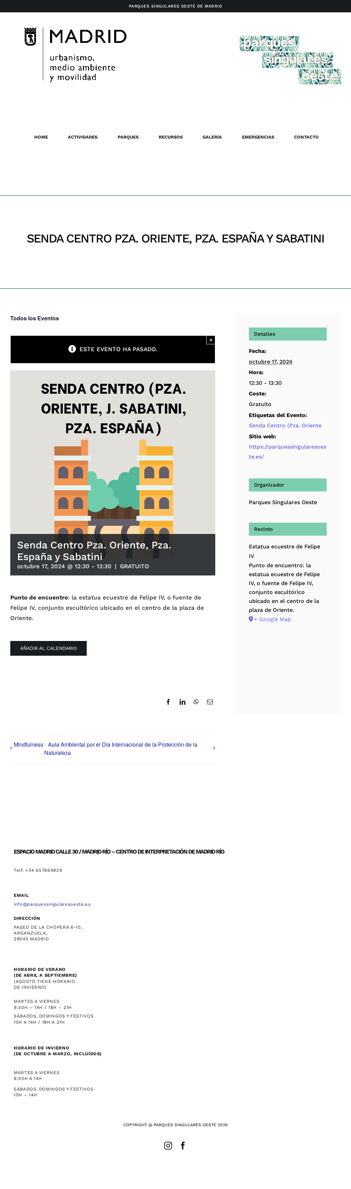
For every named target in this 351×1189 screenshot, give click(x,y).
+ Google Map (272, 619)
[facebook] (183, 1146)
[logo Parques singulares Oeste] (290, 33)
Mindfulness (28, 744)
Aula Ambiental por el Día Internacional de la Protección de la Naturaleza (120, 748)
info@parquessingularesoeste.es (52, 904)
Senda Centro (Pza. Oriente (285, 425)
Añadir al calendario (48, 648)
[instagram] (168, 1146)
